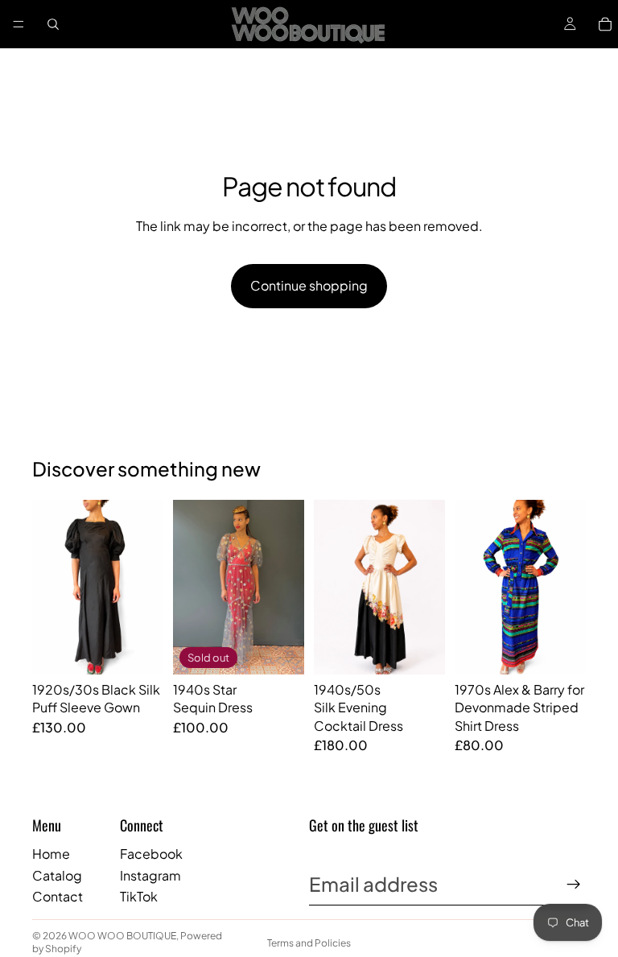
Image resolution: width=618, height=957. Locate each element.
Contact (57, 896)
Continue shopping (309, 285)
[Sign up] (574, 884)
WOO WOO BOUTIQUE (122, 936)
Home (51, 853)
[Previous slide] (50, 586)
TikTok (139, 896)
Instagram (150, 875)
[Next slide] (145, 586)
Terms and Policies (309, 943)
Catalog (57, 875)
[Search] (53, 24)
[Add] (138, 649)
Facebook (151, 853)
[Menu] (18, 24)
